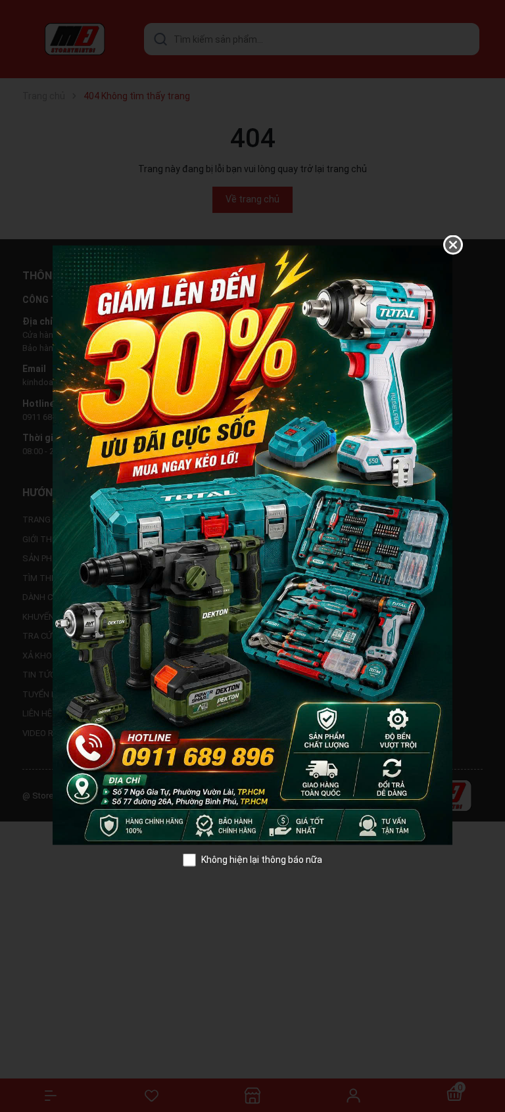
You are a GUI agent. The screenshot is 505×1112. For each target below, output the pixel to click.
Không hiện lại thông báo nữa (261, 859)
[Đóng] (453, 245)
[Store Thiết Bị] (252, 544)
